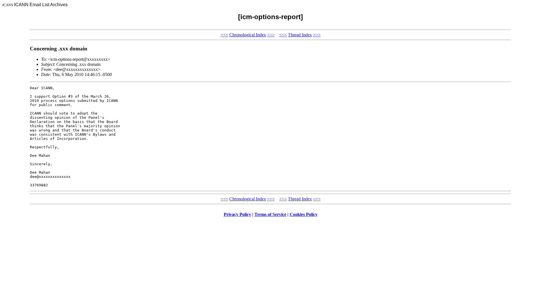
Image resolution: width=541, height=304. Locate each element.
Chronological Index (247, 34)
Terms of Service (270, 214)
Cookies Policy (304, 214)
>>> (271, 34)
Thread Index (300, 34)
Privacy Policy (237, 214)
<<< (224, 34)
